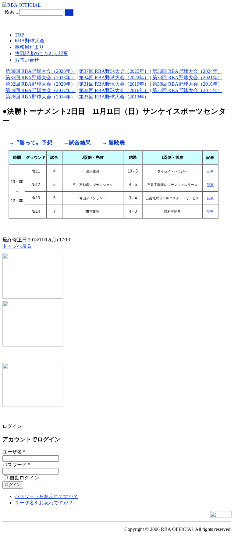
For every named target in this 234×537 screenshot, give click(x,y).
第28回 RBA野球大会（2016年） (114, 90)
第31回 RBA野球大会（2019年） (114, 84)
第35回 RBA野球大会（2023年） (40, 77)
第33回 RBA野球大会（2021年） (187, 77)
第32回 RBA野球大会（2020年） (40, 84)
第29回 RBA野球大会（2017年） (40, 90)
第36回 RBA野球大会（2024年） (187, 71)
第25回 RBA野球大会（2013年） (114, 96)
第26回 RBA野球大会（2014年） (40, 96)
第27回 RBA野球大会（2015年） (187, 90)
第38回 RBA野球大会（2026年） (40, 71)
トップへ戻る (17, 246)
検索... (11, 12)
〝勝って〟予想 (33, 143)
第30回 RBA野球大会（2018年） (187, 84)
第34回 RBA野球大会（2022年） (114, 77)
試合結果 (80, 143)
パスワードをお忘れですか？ (46, 496)
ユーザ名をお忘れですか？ (44, 502)
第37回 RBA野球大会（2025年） (114, 71)
